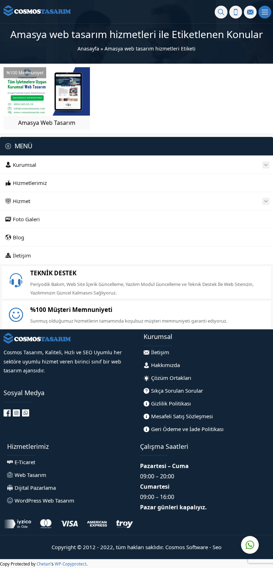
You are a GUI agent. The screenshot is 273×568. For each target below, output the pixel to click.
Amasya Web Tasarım (46, 123)
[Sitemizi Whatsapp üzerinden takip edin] (25, 412)
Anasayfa (88, 48)
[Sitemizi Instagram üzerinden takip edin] (16, 412)
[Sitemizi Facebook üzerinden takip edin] (7, 412)
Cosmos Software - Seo (193, 547)
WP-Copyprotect (70, 564)
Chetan (43, 564)
